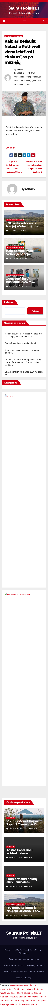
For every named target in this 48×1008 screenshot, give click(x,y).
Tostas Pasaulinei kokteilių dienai (20, 343)
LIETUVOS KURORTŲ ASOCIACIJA (32, 965)
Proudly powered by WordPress (16, 950)
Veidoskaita (32, 997)
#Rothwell (18, 84)
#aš (33, 73)
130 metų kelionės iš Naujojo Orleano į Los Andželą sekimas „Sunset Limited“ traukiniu (23, 362)
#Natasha (37, 81)
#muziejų (28, 81)
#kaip (28, 77)
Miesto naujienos (25, 993)
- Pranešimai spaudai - (20, 1000)
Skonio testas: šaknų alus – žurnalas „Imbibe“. (21, 882)
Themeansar (23, 953)
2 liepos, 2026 (15, 857)
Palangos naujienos (28, 1004)
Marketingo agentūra (18, 985)
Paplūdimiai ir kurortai (13, 36)
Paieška (9, 302)
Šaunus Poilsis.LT (24, 8)
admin (20, 69)
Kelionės (10, 817)
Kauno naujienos (39, 1000)
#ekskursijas (19, 77)
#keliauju (37, 77)
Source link (11, 148)
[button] (44, 21)
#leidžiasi (18, 81)
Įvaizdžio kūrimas (18, 997)
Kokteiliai (10, 846)
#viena (27, 84)
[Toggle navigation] (24, 21)
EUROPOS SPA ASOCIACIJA (15, 972)
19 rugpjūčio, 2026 (18, 829)
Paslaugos (28, 978)
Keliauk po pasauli (9, 965)
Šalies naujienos (15, 959)
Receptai (40, 972)
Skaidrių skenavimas (23, 989)
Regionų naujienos (8, 1004)
